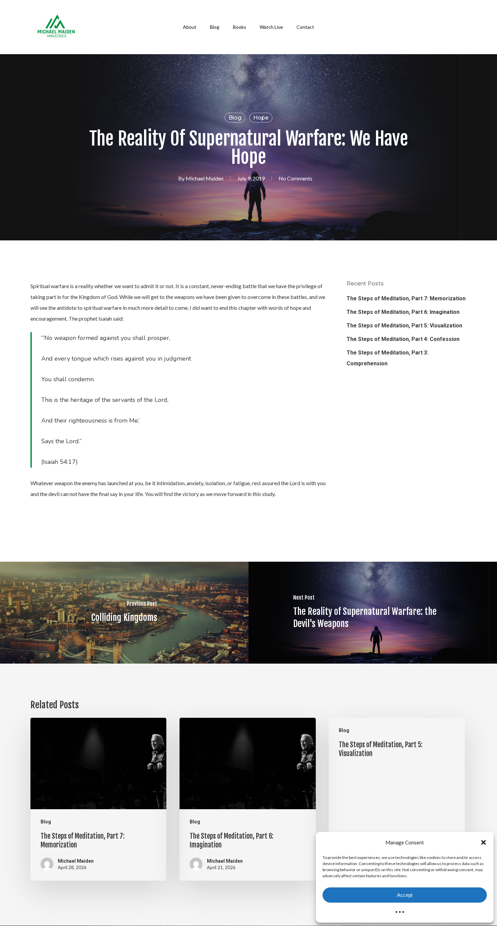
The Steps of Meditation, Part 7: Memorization (406, 298)
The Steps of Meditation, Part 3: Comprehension (387, 358)
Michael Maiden (204, 178)
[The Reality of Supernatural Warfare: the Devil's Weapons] (373, 613)
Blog (235, 117)
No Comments (295, 178)
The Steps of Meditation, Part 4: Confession (403, 339)
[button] (483, 842)
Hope (260, 117)
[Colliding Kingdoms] (124, 613)
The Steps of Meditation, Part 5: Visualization (404, 325)
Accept (404, 895)
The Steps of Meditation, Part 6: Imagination (403, 312)
